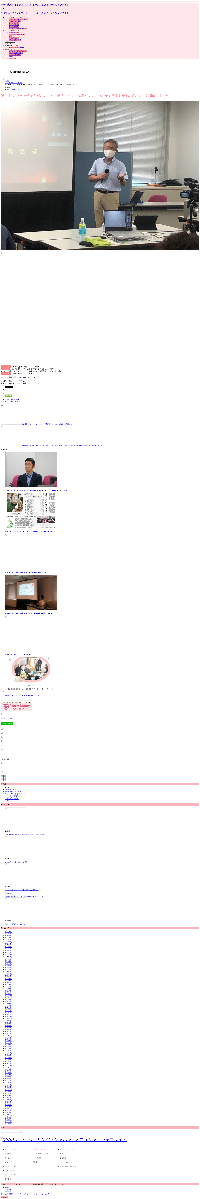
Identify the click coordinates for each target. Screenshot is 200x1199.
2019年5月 (8, 1060)
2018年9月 (8, 1069)
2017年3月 (8, 1099)
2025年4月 (8, 949)
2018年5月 (8, 1076)
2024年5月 (8, 965)
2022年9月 (8, 999)
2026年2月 (8, 941)
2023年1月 (8, 992)
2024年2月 (8, 971)
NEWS (11, 56)
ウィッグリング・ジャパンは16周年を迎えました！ (22, 890)
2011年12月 (8, 1114)
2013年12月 (8, 1108)
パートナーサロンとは (12, 45)
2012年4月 (8, 1112)
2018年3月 (8, 1080)
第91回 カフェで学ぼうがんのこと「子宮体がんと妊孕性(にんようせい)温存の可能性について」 (37, 490)
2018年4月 (8, 1078)
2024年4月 (8, 967)
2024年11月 (8, 956)
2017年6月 (8, 1095)
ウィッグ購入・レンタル (40, 1153)
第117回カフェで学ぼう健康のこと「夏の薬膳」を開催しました (26, 572)
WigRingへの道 (10, 789)
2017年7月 (8, 1093)
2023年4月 (8, 988)
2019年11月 (8, 1054)
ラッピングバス (14, 38)
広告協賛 (63, 1158)
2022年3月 (8, 1009)
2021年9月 (8, 1020)
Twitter (7, 1187)
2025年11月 (8, 943)
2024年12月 (8, 954)
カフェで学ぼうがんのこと (18, 51)
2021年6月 (8, 1026)
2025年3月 (8, 950)
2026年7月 (8, 933)
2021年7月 (8, 1024)
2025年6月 (8, 947)
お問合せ (8, 1179)
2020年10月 (8, 1039)
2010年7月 (8, 1122)
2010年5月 (8, 1123)
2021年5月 (8, 1028)
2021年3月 (8, 1031)
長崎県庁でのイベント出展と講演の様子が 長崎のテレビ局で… (25, 896)
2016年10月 (8, 1103)
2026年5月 (8, 935)
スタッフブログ (11, 797)
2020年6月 (8, 1044)
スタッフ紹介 (9, 1162)
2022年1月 (8, 1013)
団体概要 (8, 1153)
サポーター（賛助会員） (17, 34)
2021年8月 (8, 1022)
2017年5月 (8, 1097)
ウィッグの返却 (14, 27)
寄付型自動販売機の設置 (68, 1166)
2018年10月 (8, 1067)
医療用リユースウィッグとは (18, 19)
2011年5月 (8, 1118)
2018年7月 (8, 1073)
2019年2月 (8, 1063)
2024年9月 (8, 960)
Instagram (8, 1191)
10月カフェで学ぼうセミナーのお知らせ (18, 654)
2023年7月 (8, 982)
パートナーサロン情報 (16, 47)
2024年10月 (8, 958)
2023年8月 (8, 981)
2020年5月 (8, 1046)
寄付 (10, 36)
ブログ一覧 (12, 58)
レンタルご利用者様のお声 (18, 28)
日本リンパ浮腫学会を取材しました (16, 924)
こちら (20, 377)
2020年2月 (8, 1050)
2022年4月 (8, 1007)
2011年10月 (8, 1116)
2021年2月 (8, 1033)
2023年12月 (8, 975)
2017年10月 (8, 1090)
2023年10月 (8, 977)
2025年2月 (8, 952)
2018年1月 (8, 1084)
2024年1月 (8, 973)
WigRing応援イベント (16, 53)
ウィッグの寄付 (14, 32)
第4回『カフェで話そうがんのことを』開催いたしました (23, 695)
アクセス (8, 1158)
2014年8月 (8, 1107)
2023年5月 (8, 986)
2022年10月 (8, 997)
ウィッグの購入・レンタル (13, 17)
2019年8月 (8, 1056)
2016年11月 (8, 1101)
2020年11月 (8, 1037)
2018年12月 (8, 1065)
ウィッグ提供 (36, 1158)
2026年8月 (8, 932)
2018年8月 (8, 1071)
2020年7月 (8, 1043)
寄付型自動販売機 (15, 40)
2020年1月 (8, 1052)
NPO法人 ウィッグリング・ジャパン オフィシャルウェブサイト (30, 1194)
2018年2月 (8, 1082)
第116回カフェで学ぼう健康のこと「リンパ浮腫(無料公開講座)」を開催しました (31, 613)
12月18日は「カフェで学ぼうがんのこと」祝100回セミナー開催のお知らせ (29, 531)
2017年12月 (8, 1086)
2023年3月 (8, 990)
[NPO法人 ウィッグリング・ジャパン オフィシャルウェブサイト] (35, 4)
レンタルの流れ (14, 23)
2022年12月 (8, 994)
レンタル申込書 (14, 25)
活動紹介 (8, 44)
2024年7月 (8, 964)
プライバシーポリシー (12, 1175)
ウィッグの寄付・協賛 (12, 30)
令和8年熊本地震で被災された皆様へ (17, 862)
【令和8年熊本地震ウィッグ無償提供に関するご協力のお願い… (26, 834)
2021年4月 (8, 1029)
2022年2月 (8, 1011)
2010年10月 (8, 1120)
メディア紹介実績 (15, 55)
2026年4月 (8, 937)
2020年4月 (8, 1048)
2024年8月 (8, 962)
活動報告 (35, 1162)
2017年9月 (8, 1092)
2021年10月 (8, 1018)
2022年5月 (8, 1005)
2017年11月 (8, 1088)
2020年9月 (8, 1041)
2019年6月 (8, 1058)
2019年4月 (8, 1061)
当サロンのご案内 (15, 21)
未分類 (8, 801)
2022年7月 (8, 1001)
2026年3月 (8, 939)
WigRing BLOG (10, 49)
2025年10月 (8, 945)
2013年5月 (8, 1110)
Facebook (8, 1189)
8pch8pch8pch (14, 399)
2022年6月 (8, 1003)
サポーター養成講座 (12, 795)
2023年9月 (8, 979)
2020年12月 (8, 1035)
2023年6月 (8, 984)
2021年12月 (8, 1014)
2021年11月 (8, 1016)
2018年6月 (8, 1075)
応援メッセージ (10, 42)
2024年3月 (8, 969)
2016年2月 (8, 1105)
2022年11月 (8, 996)
